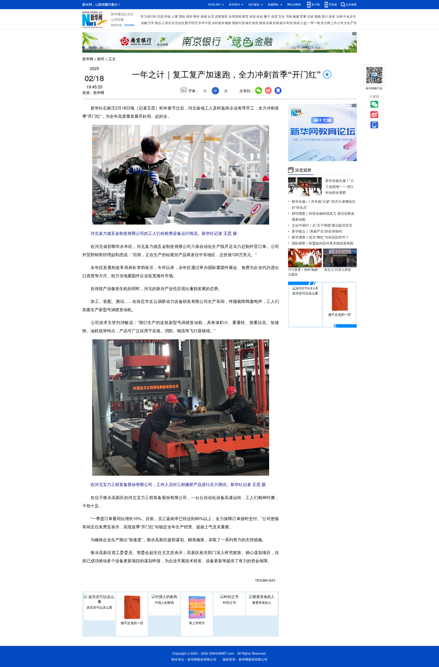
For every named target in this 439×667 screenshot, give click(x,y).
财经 (189, 16)
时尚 (289, 23)
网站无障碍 (294, 4)
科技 (252, 16)
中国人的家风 (164, 602)
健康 (296, 16)
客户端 (315, 4)
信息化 (180, 23)
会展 (269, 23)
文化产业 (350, 23)
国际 (182, 16)
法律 (339, 16)
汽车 (151, 23)
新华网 (87, 59)
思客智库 (221, 16)
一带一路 (313, 23)
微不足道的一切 (132, 623)
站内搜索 (351, 4)
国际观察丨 (300, 243)
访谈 (310, 16)
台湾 (211, 16)
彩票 (276, 23)
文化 (281, 16)
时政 (167, 16)
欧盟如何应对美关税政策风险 (331, 243)
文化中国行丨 (302, 225)
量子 (267, 16)
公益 (303, 23)
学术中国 (204, 23)
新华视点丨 (300, 231)
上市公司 (337, 23)
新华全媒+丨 (301, 201)
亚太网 (325, 23)
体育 (274, 16)
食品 (158, 23)
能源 (262, 23)
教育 (245, 16)
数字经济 (191, 23)
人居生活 (168, 23)
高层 (160, 16)
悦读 (296, 23)
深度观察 (303, 170)
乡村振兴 (218, 23)
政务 (332, 16)
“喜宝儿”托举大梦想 (337, 269)
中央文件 (349, 16)
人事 (174, 16)
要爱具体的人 (261, 602)
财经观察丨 (300, 213)
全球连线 (235, 16)
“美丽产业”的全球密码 (325, 231)
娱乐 (283, 23)
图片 (325, 16)
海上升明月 (197, 623)
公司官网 (117, 19)
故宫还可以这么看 (99, 607)
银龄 (228, 23)
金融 (144, 23)
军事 (303, 16)
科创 (260, 16)
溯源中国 (238, 23)
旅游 (255, 23)
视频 (317, 16)
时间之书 (229, 602)
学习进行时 (148, 16)
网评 (196, 16)
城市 (248, 23)
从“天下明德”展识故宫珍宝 (332, 225)
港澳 (204, 16)
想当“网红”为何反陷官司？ (329, 237)
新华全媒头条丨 (337, 180)
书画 (289, 16)
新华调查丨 (300, 237)
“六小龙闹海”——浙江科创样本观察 (339, 186)
